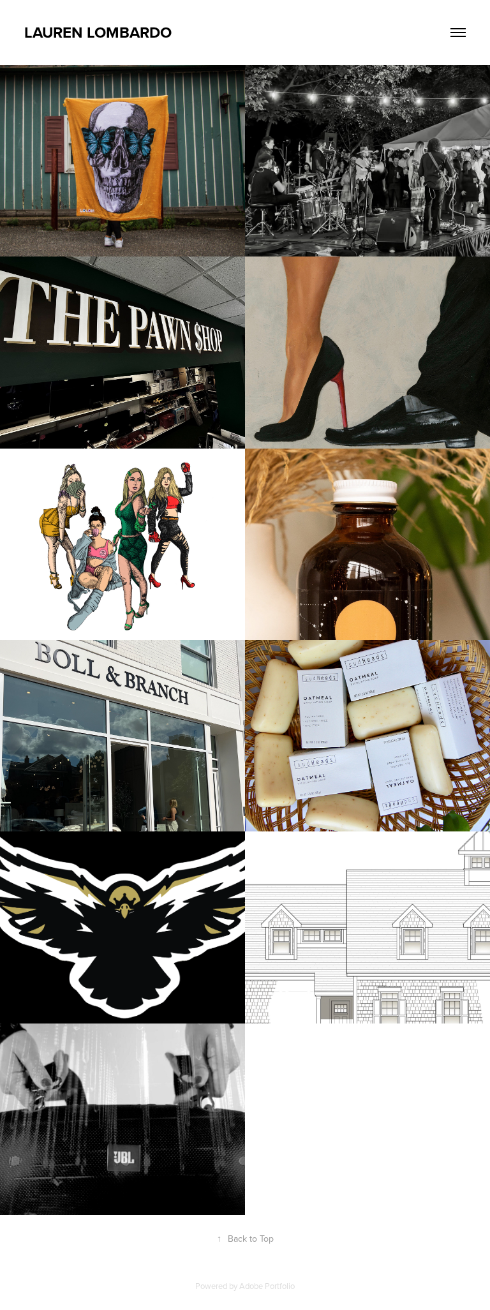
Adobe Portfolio (267, 1285)
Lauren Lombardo (98, 32)
